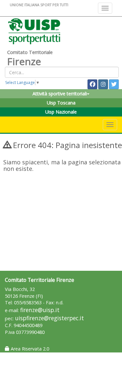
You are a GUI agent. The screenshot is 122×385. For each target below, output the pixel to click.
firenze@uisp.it (40, 310)
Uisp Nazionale (61, 112)
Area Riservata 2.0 (29, 349)
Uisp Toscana (61, 103)
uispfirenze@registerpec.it (49, 318)
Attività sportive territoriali (60, 93)
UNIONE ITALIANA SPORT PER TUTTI (39, 4)
